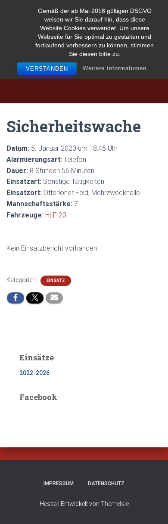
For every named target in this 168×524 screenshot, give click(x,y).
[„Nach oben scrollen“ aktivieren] (151, 507)
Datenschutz (106, 484)
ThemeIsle (115, 503)
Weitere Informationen (114, 68)
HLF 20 (55, 215)
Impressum (59, 484)
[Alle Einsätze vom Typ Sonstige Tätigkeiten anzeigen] (108, 181)
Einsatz (56, 280)
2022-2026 (34, 372)
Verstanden (47, 68)
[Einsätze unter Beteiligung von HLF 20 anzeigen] (70, 215)
